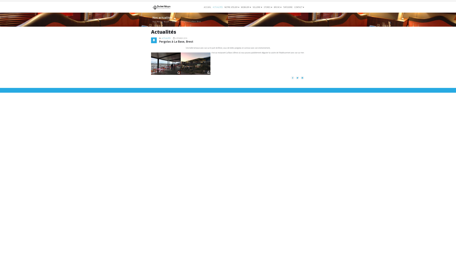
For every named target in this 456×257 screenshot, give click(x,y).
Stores (267, 7)
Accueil (207, 7)
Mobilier (245, 7)
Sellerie (256, 7)
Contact (298, 7)
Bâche (277, 7)
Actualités (218, 7)
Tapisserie (288, 7)
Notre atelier (231, 7)
